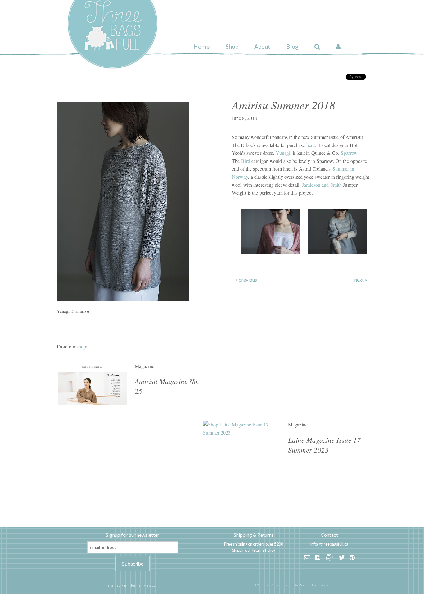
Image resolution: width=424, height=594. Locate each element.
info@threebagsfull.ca (329, 543)
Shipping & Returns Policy (253, 550)
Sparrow (349, 153)
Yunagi (283, 153)
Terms (135, 585)
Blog (292, 46)
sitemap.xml (118, 585)
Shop (232, 46)
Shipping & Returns (254, 535)
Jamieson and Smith (322, 185)
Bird (245, 161)
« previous (246, 279)
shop (81, 346)
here (310, 145)
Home (201, 46)
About (262, 46)
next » (360, 279)
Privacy (149, 585)
